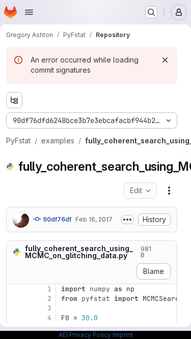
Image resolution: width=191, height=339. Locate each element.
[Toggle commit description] (127, 219)
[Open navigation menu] (29, 12)
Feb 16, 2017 (94, 219)
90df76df (56, 219)
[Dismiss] (165, 60)
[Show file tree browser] (14, 100)
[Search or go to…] (151, 12)
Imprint (123, 334)
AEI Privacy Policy (85, 334)
